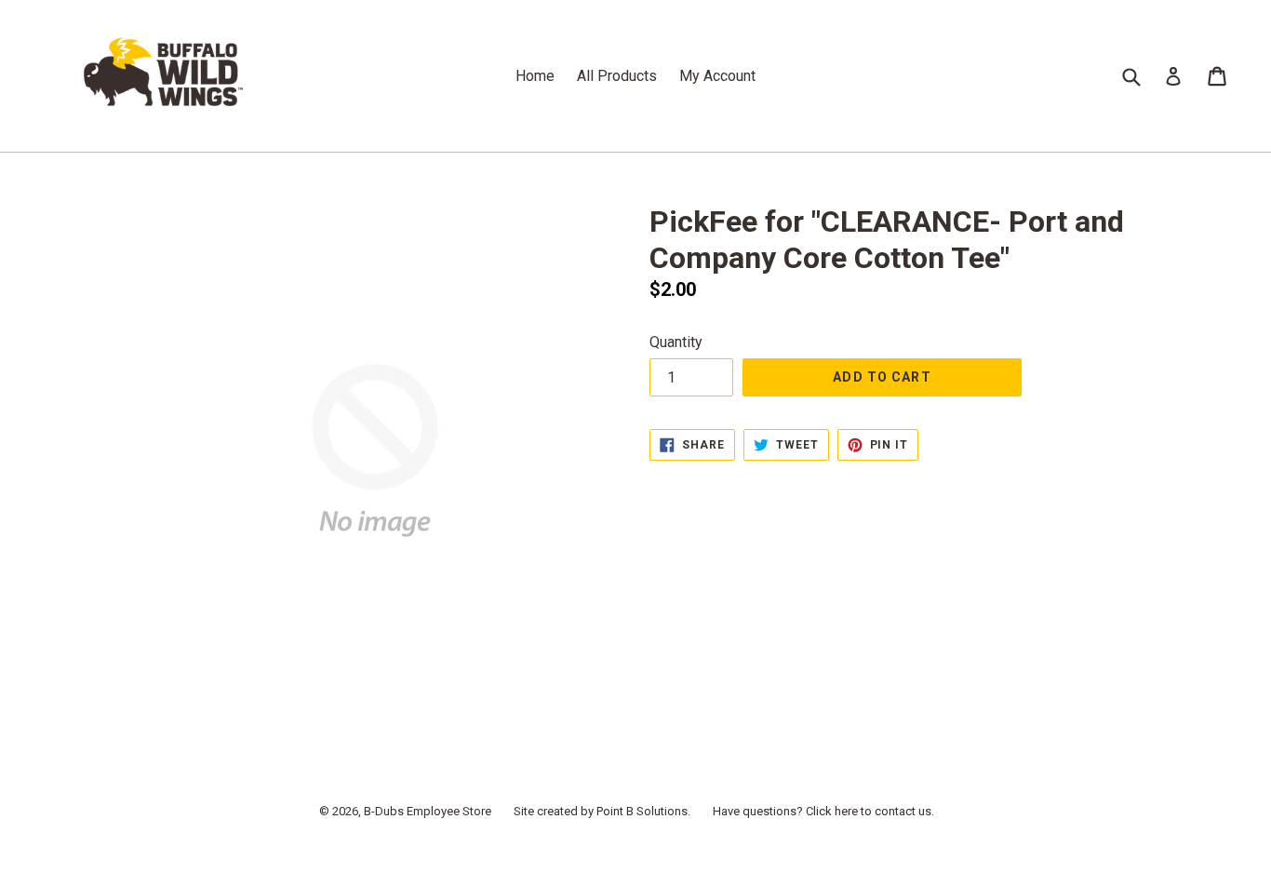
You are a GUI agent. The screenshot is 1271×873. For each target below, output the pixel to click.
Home (535, 76)
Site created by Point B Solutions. (602, 811)
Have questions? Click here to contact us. (823, 811)
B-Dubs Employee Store (427, 811)
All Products (617, 76)
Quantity (675, 342)
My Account (717, 76)
